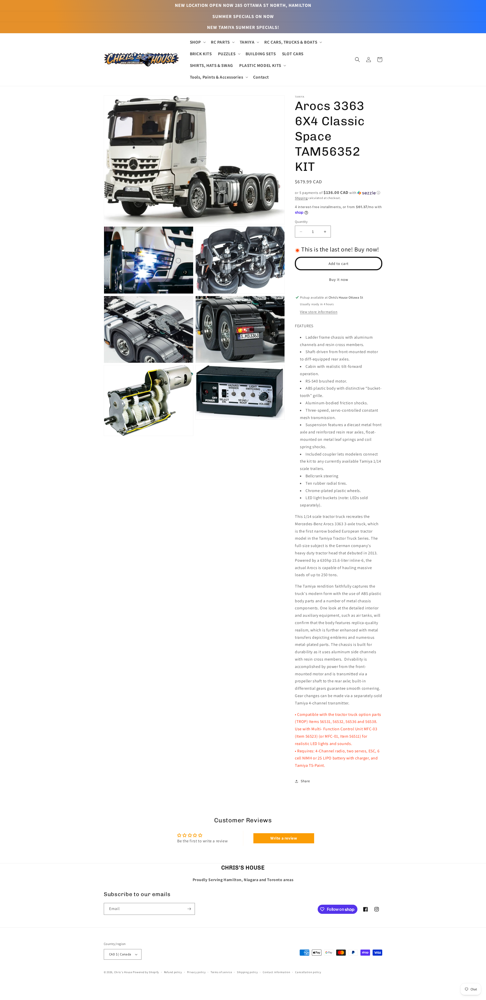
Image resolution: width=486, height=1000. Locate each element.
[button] (197, 42)
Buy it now (338, 279)
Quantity (301, 222)
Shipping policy (247, 972)
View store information (318, 312)
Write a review (283, 838)
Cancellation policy (308, 972)
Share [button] (305, 781)
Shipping (301, 198)
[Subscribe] (189, 909)
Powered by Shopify (146, 972)
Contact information (276, 972)
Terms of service (221, 972)
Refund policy (173, 972)
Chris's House (123, 972)
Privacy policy (196, 972)
